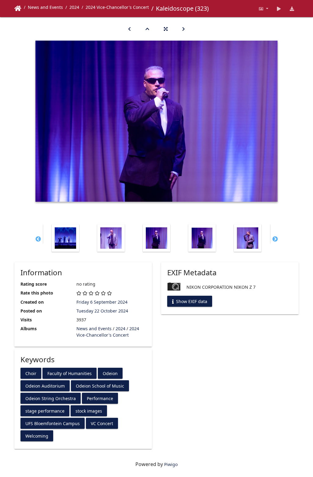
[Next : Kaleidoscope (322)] (183, 29)
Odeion (110, 373)
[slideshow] (278, 8)
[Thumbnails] (147, 29)
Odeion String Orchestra (50, 398)
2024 (74, 7)
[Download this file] (292, 8)
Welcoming (36, 436)
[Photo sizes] (263, 8)
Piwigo (171, 464)
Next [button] (275, 239)
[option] (65, 238)
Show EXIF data (191, 301)
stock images (88, 411)
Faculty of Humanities (69, 373)
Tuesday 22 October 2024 (102, 311)
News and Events (45, 7)
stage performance (44, 411)
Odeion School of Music (100, 385)
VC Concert (102, 423)
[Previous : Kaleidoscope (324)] (129, 29)
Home (17, 8)
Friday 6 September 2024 (101, 302)
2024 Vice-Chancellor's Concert (117, 7)
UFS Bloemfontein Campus (52, 423)
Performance (100, 398)
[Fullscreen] (165, 29)
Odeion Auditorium (45, 385)
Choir (30, 373)
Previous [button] (38, 239)
